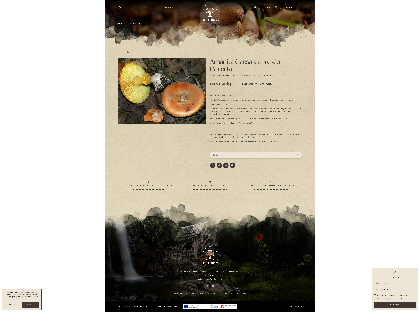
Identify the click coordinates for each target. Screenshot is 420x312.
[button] (119, 7)
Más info (12, 305)
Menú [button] (289, 8)
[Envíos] (162, 91)
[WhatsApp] (219, 165)
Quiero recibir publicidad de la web (389, 299)
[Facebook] (226, 165)
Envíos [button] (216, 155)
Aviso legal (177, 293)
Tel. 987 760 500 (254, 185)
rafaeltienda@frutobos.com (210, 279)
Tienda (121, 23)
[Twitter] (232, 165)
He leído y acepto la (392, 295)
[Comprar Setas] (210, 13)
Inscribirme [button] (395, 305)
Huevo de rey (135, 23)
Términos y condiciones (217, 293)
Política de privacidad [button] (399, 295)
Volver (128, 52)
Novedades (148, 8)
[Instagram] (206, 286)
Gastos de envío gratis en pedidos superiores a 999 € (149, 185)
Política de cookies (239, 293)
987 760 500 (210, 275)
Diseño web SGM (294, 306)
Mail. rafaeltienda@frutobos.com (280, 185)
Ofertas (131, 8)
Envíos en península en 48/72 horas (210, 185)
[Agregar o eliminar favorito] (212, 165)
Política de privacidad (194, 293)
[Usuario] (255, 7)
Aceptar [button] (31, 305)
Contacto (167, 8)
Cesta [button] (268, 8)
